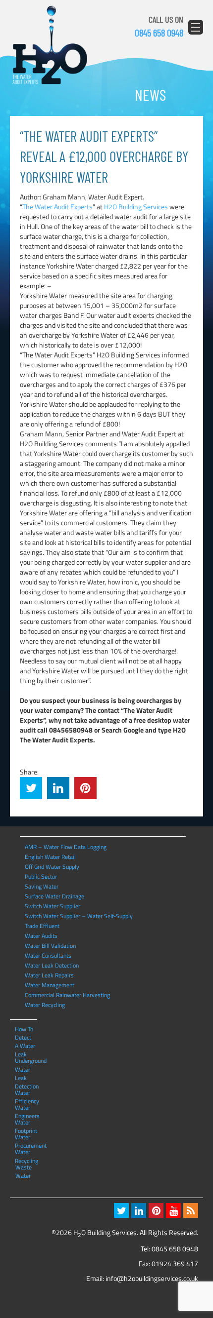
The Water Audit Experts (57, 206)
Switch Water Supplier (52, 906)
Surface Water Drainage (54, 896)
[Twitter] (121, 1210)
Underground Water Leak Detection (25, 1060)
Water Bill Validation (50, 945)
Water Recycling (45, 1004)
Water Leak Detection (52, 965)
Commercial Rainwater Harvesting (67, 995)
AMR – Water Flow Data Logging (65, 847)
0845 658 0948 (159, 33)
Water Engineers (25, 1107)
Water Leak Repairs (49, 975)
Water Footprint (25, 1122)
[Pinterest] (156, 1210)
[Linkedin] (138, 1210)
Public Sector (41, 876)
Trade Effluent (42, 925)
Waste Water (23, 1167)
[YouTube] (173, 1210)
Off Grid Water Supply (52, 866)
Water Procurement (25, 1137)
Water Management (49, 985)
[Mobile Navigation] (195, 27)
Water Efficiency (25, 1092)
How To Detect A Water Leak (25, 1029)
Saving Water (41, 886)
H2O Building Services (49, 45)
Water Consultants (48, 955)
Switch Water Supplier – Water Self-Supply (79, 916)
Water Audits (41, 935)
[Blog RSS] (190, 1210)
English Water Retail (50, 856)
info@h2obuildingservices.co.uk (152, 1278)
